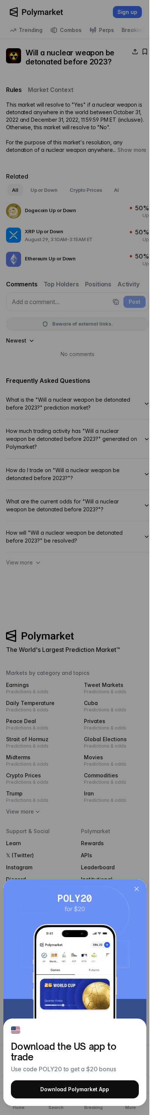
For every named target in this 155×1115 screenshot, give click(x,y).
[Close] (136, 889)
